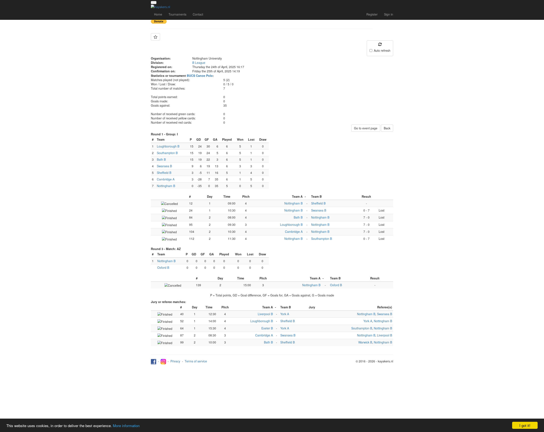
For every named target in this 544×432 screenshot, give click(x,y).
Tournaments (177, 14)
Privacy (175, 361)
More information (126, 425)
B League (198, 62)
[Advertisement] (272, 396)
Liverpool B (265, 314)
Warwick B (365, 342)
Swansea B (164, 166)
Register (372, 14)
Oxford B (163, 267)
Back (387, 128)
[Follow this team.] (155, 36)
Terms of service (196, 361)
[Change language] (153, 2)
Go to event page (365, 128)
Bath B (161, 159)
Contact (198, 14)
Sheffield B (164, 172)
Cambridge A (165, 179)
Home (158, 14)
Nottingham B (166, 186)
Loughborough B (168, 146)
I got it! (524, 425)
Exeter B (267, 328)
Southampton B (167, 153)
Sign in (388, 14)
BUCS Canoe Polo (200, 75)
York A (284, 314)
